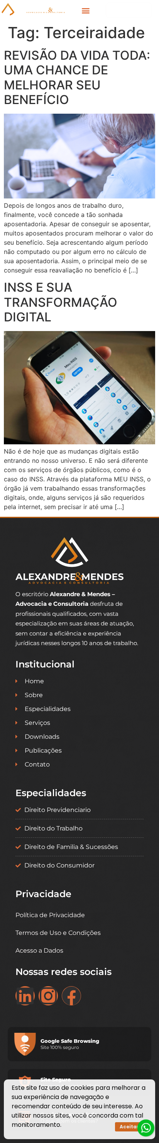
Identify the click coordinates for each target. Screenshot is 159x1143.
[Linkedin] (25, 995)
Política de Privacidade (50, 915)
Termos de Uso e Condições (58, 932)
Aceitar (129, 1126)
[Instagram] (48, 995)
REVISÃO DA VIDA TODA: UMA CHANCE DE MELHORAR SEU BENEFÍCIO (77, 77)
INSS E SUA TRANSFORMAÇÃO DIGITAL (60, 302)
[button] (86, 10)
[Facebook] (71, 995)
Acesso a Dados (39, 950)
